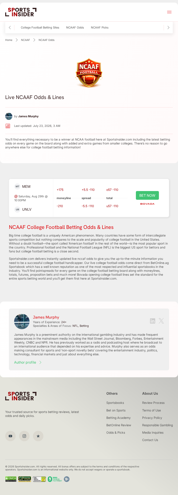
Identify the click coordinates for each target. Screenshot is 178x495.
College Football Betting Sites (40, 27)
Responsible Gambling (157, 425)
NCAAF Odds (75, 27)
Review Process (153, 402)
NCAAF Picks (100, 27)
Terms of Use (151, 410)
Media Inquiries (152, 432)
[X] (161, 321)
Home (8, 40)
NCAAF (25, 40)
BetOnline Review (118, 425)
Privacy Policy (152, 417)
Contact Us (150, 440)
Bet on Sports (115, 410)
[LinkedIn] (152, 321)
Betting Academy (118, 417)
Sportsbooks (115, 402)
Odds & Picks (115, 432)
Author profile (25, 362)
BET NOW (147, 195)
